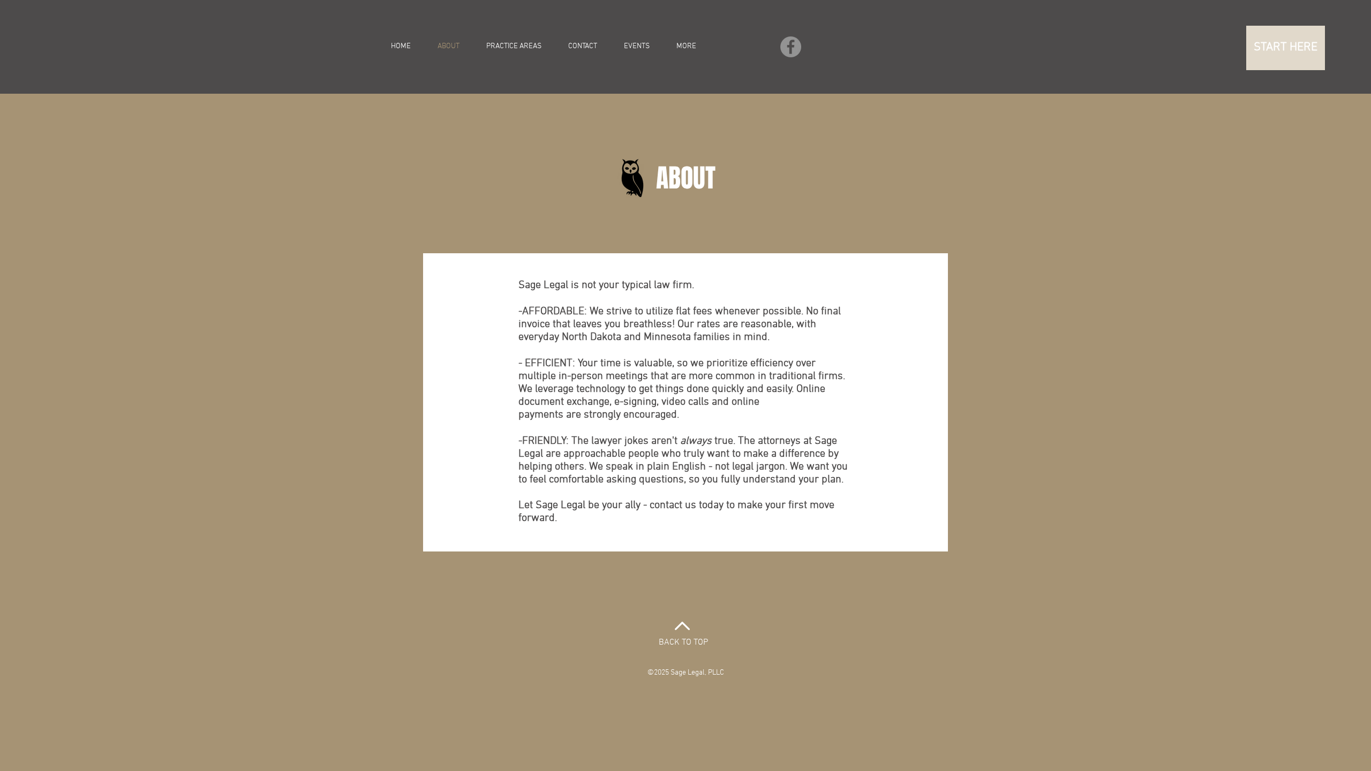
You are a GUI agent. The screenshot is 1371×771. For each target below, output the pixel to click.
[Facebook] (790, 46)
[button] (1285, 48)
